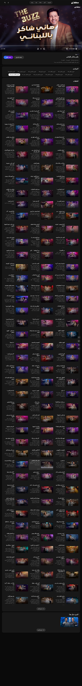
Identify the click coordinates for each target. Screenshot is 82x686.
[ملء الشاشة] (79, 48)
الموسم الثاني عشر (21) (26, 74)
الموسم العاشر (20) (49, 74)
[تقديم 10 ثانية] (44, 48)
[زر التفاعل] (78, 337)
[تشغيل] (41, 48)
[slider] (41, 45)
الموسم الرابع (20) (42, 71)
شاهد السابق (19, 57)
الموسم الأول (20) (71, 71)
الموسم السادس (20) (21, 71)
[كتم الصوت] (66, 48)
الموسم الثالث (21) (51, 71)
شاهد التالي (8, 57)
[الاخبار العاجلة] (8, 2)
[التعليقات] (78, 341)
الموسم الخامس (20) (32, 71)
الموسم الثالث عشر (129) (14, 74)
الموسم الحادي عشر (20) (38, 74)
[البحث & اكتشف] (5, 2)
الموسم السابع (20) (11, 71)
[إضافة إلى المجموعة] (78, 344)
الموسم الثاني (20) (61, 71)
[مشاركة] (78, 348)
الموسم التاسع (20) (59, 74)
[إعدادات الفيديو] (76, 48)
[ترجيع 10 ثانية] (37, 48)
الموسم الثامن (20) (68, 74)
